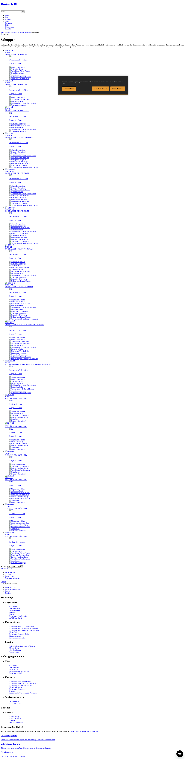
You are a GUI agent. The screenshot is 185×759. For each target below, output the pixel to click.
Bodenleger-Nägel (15, 673)
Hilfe (7, 25)
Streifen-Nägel (14, 667)
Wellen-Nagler (14, 652)
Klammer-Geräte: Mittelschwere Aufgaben (23, 628)
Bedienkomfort (10, 572)
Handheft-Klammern (16, 687)
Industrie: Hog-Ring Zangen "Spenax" (22, 646)
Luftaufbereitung (15, 718)
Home (7, 15)
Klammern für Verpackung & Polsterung (23, 693)
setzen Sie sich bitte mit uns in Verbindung (85, 731)
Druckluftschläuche (16, 722)
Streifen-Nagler (14, 608)
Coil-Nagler (13, 606)
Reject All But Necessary (100, 88)
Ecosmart (8, 591)
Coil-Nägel (13, 665)
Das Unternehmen (11, 587)
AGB (10, 569)
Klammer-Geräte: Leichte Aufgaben (21, 626)
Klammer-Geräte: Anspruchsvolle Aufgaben (24, 630)
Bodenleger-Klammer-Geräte (19, 634)
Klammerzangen (15, 636)
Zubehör (12, 720)
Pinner (11, 614)
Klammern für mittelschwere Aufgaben (22, 683)
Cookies (3, 582)
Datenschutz (9, 576)
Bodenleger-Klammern (17, 689)
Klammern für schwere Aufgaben (20, 685)
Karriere (8, 593)
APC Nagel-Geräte (15, 618)
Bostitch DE (9, 4)
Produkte (8, 19)
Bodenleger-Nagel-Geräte (18, 616)
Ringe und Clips (14, 703)
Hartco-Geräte (14, 648)
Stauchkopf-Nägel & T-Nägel (19, 671)
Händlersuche (9, 27)
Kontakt (8, 29)
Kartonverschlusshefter (17, 638)
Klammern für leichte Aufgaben (20, 681)
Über (7, 17)
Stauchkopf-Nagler (15, 610)
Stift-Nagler (13, 612)
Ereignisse (8, 23)
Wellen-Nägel (14, 701)
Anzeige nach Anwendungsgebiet (19, 32)
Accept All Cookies (117, 88)
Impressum (4, 569)
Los (23, 11)
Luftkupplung (14, 716)
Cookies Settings (69, 88)
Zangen (12, 691)
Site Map (8, 574)
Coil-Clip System (15, 650)
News (7, 21)
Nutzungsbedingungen (12, 578)
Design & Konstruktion (13, 589)
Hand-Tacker (13, 632)
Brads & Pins (13, 669)
